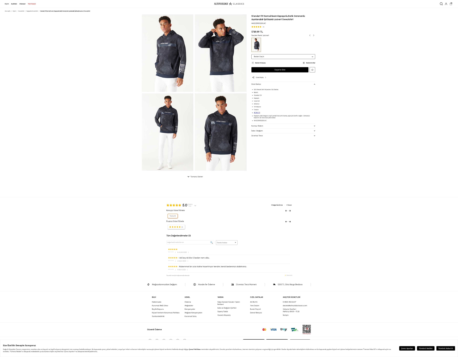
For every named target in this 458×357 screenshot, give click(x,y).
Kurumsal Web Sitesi (160, 306)
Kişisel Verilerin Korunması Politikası (166, 313)
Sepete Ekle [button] (279, 70)
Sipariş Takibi (222, 312)
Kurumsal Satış (190, 316)
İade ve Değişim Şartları (227, 308)
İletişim (286, 315)
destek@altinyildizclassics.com (295, 306)
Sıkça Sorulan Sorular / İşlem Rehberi (228, 303)
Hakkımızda (156, 302)
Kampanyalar (190, 309)
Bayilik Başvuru (158, 309)
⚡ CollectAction (288, 275)
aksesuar (22, 4)
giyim (7, 4)
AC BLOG (253, 302)
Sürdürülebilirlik (158, 316)
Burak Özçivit (255, 309)
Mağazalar (189, 306)
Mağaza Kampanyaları (193, 313)
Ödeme (188, 302)
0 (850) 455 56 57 (289, 302)
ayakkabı (14, 4)
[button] (258, 63)
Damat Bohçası (256, 313)
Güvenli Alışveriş (224, 315)
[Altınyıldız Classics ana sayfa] (229, 3)
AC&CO (257, 113)
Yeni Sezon (254, 306)
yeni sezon (32, 4)
